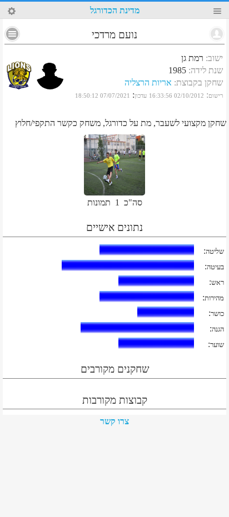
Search (12, 11)
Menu (217, 11)
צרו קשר (114, 421)
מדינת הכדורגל (115, 10)
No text (12, 34)
